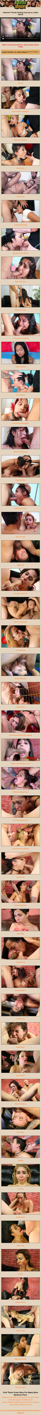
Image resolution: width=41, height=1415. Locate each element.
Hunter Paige (20, 1330)
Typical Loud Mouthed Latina (20, 763)
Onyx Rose (20, 1132)
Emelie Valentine (20, 905)
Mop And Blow (20, 480)
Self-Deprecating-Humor (20, 792)
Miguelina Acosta (20, 1359)
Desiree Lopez (20, 1387)
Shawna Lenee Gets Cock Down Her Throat (17, 1397)
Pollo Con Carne (20, 310)
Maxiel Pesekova (20, 1104)
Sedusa (20, 1160)
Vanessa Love (20, 962)
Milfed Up (20, 565)
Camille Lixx (20, 1019)
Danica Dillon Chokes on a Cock (20, 1404)
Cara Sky (20, 1189)
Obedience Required (20, 452)
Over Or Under (20, 537)
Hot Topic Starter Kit (20, 593)
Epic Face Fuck (20, 281)
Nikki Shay (20, 1245)
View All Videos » (33, 52)
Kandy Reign (20, 1217)
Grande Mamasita (20, 678)
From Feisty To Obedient (20, 111)
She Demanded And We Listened (20, 735)
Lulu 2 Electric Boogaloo (20, 423)
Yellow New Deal (20, 508)
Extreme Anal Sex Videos (29, 1402)
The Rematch (20, 395)
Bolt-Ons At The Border (20, 253)
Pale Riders (20, 196)
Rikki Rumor (20, 1047)
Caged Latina (20, 707)
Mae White (20, 934)
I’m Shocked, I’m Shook (21, 338)
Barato (20, 1274)
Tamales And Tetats (20, 225)
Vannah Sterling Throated (10, 1402)
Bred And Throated (20, 140)
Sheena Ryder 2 (20, 990)
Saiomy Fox (20, 877)
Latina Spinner (20, 650)
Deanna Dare (20, 1075)
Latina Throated (20, 367)
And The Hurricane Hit (20, 820)
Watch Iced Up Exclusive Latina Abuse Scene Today (20, 46)
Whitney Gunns (20, 1302)
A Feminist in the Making (20, 849)
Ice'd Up (20, 83)
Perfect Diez (20, 168)
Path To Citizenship (20, 622)
